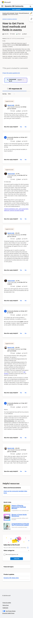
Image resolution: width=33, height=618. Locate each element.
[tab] (14, 89)
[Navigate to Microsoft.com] (6, 2)
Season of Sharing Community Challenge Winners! (19, 507)
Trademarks (5, 607)
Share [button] (19, 34)
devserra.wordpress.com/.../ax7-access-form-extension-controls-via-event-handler (16, 209)
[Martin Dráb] (5, 105)
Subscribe (16, 558)
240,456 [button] (17, 105)
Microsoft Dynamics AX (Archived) (9, 19)
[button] (30, 6)
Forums (16, 13)
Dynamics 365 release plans (11, 578)
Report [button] (25, 34)
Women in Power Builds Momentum (19, 515)
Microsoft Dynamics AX (12, 554)
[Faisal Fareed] (5, 173)
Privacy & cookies (7, 602)
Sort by (4, 94)
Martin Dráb (11, 105)
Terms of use (6, 605)
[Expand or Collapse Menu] (2, 6)
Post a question (16, 9)
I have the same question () (11, 73)
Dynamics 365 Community (14, 6)
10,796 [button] (17, 173)
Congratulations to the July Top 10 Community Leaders (20, 524)
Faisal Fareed (11, 173)
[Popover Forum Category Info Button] (28, 548)
